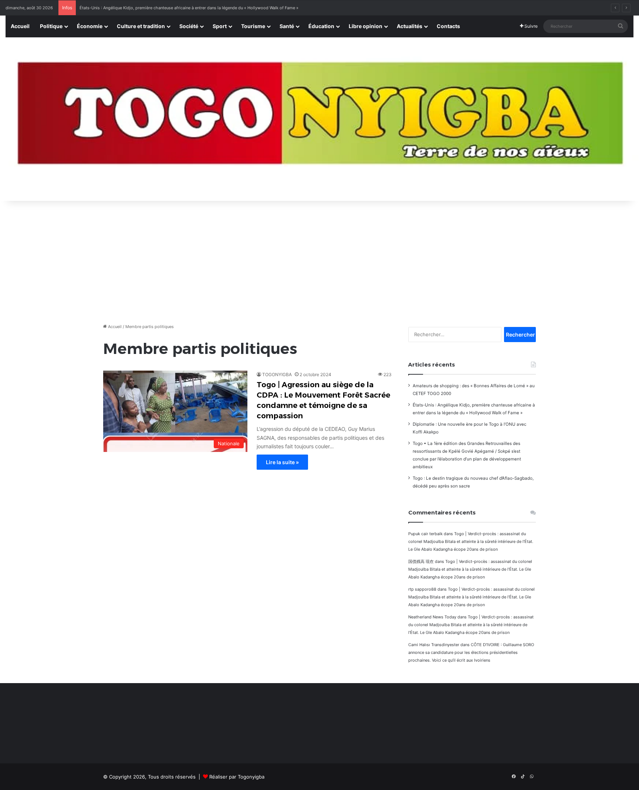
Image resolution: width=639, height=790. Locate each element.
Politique (51, 26)
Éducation (321, 26)
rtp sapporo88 (422, 589)
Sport (220, 26)
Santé (287, 26)
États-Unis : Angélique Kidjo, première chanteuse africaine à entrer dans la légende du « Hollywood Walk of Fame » (189, 7)
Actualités (409, 26)
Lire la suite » (282, 462)
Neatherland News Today (432, 616)
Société (188, 26)
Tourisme (253, 26)
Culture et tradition (141, 26)
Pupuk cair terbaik (425, 533)
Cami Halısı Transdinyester (433, 644)
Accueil (20, 26)
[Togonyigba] (319, 119)
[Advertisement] (319, 260)
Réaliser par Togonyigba (236, 777)
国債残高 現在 (421, 561)
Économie (89, 26)
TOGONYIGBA (277, 374)
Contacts (448, 26)
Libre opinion (365, 26)
